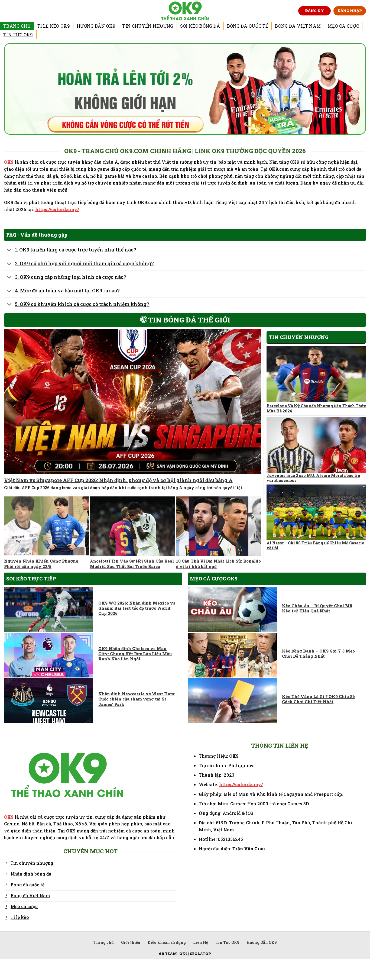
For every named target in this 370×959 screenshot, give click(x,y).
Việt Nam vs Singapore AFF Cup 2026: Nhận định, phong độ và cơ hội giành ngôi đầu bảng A (118, 480)
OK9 (9, 162)
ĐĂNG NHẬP (350, 10)
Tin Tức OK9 (18, 34)
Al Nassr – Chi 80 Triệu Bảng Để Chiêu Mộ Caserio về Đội (315, 545)
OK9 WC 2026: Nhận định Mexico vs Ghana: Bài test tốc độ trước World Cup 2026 (136, 608)
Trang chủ (17, 26)
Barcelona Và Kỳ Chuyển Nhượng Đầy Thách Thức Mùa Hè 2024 (316, 408)
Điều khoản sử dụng (167, 942)
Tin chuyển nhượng (147, 26)
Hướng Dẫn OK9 (96, 26)
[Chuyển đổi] (9, 250)
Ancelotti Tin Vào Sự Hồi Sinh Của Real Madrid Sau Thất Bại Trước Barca (132, 563)
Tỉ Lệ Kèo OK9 (53, 26)
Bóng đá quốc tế (247, 26)
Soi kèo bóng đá (200, 26)
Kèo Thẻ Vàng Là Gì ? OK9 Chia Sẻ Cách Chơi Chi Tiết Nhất (318, 699)
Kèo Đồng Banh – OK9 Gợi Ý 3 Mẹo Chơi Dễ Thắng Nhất (318, 653)
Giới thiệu (130, 942)
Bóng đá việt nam (298, 26)
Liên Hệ (200, 942)
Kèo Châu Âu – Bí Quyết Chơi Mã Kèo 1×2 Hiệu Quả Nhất (317, 608)
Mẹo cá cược (343, 26)
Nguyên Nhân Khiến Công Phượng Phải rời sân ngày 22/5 (41, 563)
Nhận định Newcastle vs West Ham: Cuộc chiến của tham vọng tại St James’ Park (136, 699)
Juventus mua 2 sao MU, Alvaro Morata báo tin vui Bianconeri (313, 478)
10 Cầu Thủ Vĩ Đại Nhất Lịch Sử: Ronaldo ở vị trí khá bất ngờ (218, 563)
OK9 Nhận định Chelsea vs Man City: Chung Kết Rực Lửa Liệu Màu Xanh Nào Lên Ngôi (135, 653)
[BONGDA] (185, 11)
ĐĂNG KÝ (314, 10)
